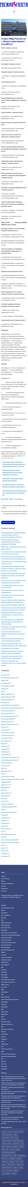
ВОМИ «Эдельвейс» (7, 694)
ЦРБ (2, 845)
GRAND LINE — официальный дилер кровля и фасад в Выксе (13, 548)
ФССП (3, 837)
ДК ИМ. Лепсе (5, 738)
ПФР (2, 809)
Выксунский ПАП (6, 721)
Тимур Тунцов (5, 828)
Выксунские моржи (6, 713)
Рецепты (3, 820)
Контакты (3, 891)
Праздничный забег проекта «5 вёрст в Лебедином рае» (12, 591)
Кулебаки (22, 1146)
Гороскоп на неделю (7, 732)
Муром (12, 1149)
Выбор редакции (6, 697)
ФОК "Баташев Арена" (7, 834)
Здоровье (4, 746)
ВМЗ (12, 1137)
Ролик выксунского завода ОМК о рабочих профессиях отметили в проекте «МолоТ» (13, 609)
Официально (4, 796)
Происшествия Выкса (7, 806)
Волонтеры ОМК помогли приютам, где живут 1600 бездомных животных (12, 639)
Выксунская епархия (7, 710)
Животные (8, 1146)
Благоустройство (6, 686)
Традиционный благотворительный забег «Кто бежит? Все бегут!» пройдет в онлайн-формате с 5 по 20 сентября (13, 568)
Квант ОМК (4, 749)
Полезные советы (6, 804)
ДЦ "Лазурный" (5, 741)
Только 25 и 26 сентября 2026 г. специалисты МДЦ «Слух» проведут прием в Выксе (13, 663)
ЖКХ (2, 743)
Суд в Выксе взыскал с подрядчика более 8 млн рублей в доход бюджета (13, 553)
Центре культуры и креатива (9, 842)
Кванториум (4, 752)
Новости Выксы (18, 499)
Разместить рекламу (8, 522)
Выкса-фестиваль (6, 699)
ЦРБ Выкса (16, 1170)
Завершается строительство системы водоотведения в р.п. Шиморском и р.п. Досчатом (12, 615)
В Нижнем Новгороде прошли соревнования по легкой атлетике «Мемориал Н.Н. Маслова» (12, 472)
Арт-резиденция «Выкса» (7, 1134)
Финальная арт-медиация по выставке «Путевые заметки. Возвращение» (12, 652)
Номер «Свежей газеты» (7, 1155)
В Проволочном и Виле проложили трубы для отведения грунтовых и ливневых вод (14, 493)
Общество (4, 785)
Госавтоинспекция (6, 735)
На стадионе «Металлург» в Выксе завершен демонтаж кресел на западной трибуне (13, 634)
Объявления (4, 787)
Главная (3, 876)
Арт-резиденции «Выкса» (8, 677)
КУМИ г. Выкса (5, 763)
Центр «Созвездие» (6, 1173)
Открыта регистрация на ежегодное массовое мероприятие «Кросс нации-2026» (13, 644)
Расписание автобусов (7, 812)
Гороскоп (3, 730)
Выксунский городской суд (9, 716)
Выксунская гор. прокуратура (9, 705)
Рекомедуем (5, 817)
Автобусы (15, 1131)
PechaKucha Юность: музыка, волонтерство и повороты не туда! (14, 562)
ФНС (2, 831)
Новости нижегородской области (10, 779)
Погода (3, 801)
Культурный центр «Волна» (9, 757)
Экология (4, 850)
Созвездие (4, 823)
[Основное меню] (14, 11)
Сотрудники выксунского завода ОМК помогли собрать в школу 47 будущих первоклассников (12, 622)
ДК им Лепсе (16, 1143)
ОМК (2, 790)
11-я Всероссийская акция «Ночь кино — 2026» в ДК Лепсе (12, 586)
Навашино (18, 1149)
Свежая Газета (17, 1182)
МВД (12, 499)
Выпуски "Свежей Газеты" (8, 724)
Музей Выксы (5, 771)
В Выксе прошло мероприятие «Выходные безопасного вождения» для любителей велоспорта (13, 575)
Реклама (3, 815)
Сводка (20, 1167)
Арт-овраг (21, 1131)
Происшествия (20, 1164)
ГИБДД (3, 727)
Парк (2, 798)
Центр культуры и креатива (9, 839)
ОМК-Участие (5, 793)
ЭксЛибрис (4, 856)
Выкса (16, 1137)
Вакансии (3, 688)
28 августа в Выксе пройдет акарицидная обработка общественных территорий (13, 601)
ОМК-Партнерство (21, 1155)
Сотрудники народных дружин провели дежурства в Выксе (12, 596)
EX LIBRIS (4, 675)
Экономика (4, 853)
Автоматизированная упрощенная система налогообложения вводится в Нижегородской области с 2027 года (13, 464)
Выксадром (4, 702)
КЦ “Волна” (4, 765)
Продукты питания (11, 1164)
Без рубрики (4, 683)
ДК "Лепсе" (9, 1143)
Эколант (3, 848)
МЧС (2, 773)
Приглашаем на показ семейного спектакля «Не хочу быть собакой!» (13, 628)
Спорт (2, 826)
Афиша (3, 680)
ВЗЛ (2, 691)
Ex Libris (3, 1131)
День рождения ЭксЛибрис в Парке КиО (13, 605)
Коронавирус (5, 754)
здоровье (14, 1173)
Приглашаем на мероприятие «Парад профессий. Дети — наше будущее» (11, 657)
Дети (22, 1143)
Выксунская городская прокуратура (11, 708)
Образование (5, 782)
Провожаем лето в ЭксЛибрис (10, 648)
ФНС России (9, 1170)
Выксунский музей (6, 719)
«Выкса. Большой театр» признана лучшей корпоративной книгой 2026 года (13, 581)
